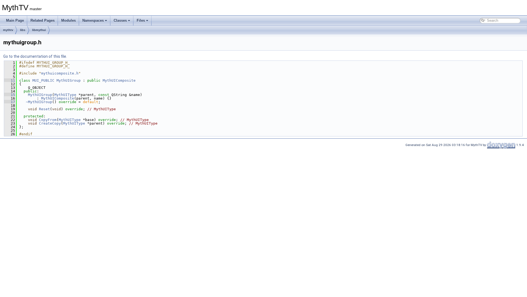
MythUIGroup (69, 80)
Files (141, 20)
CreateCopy (50, 123)
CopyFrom (48, 120)
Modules (68, 20)
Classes (120, 20)
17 (9, 102)
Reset (44, 109)
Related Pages (42, 20)
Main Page (15, 20)
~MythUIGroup (39, 102)
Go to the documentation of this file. (35, 56)
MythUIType (65, 95)
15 (9, 95)
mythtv (8, 30)
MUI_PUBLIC (43, 80)
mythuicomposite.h (60, 73)
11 (9, 80)
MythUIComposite (119, 80)
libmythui (39, 30)
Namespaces (93, 20)
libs (22, 30)
